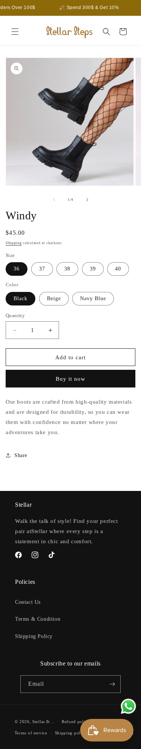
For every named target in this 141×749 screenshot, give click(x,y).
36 (17, 269)
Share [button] (20, 455)
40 (118, 269)
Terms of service (31, 733)
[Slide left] (54, 199)
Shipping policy (71, 733)
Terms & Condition (37, 619)
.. (53, 721)
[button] (15, 31)
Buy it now (70, 379)
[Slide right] (87, 199)
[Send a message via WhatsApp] (128, 706)
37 (42, 269)
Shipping (14, 243)
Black (20, 298)
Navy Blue (93, 298)
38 (67, 269)
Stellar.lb (41, 721)
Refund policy (76, 721)
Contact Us (28, 602)
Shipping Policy (34, 636)
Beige (54, 298)
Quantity (15, 315)
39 (93, 269)
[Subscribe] (112, 684)
